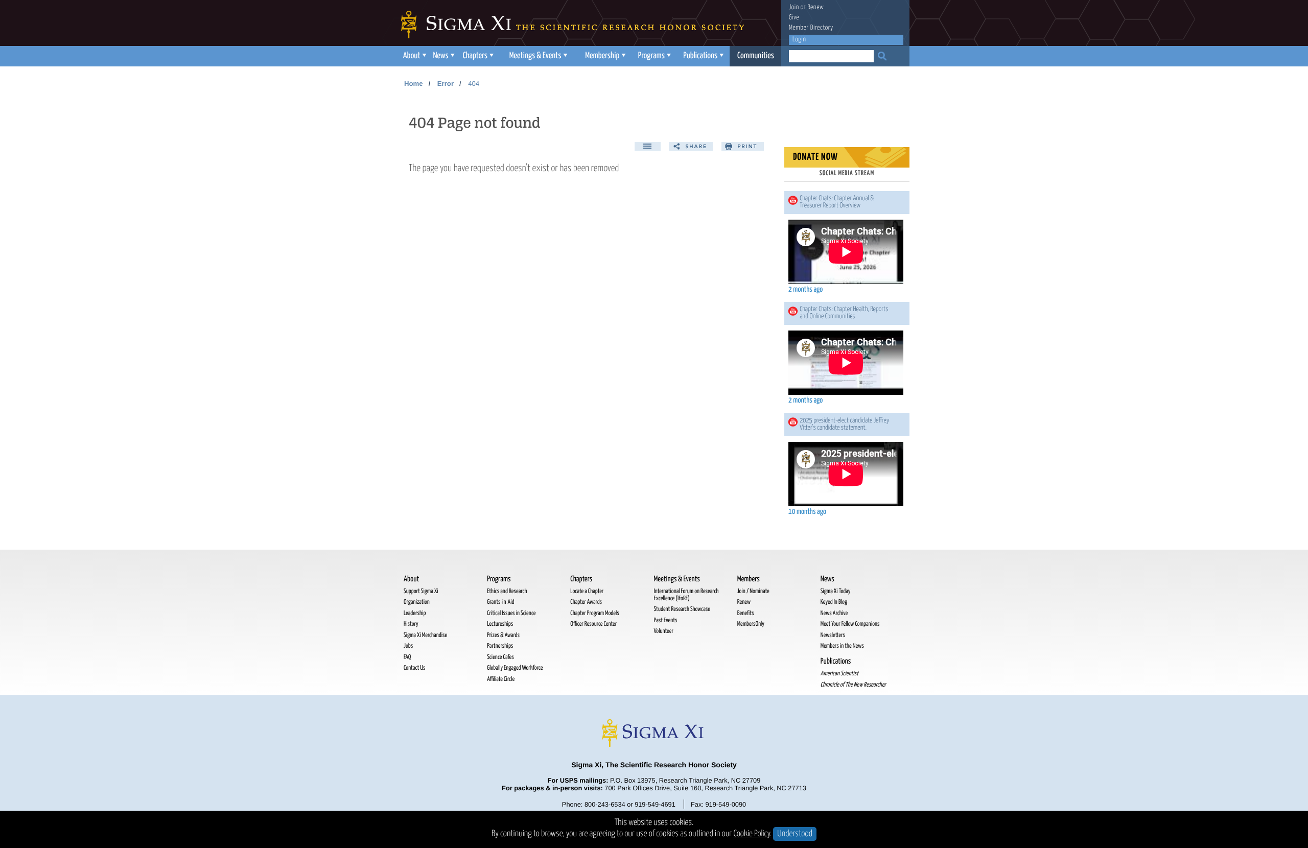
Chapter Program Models (594, 613)
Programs (651, 56)
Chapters (475, 56)
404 (473, 83)
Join (794, 7)
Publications (700, 56)
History (411, 624)
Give (794, 17)
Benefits (745, 613)
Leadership (415, 613)
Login (799, 39)
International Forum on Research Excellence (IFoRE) (685, 595)
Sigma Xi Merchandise (425, 635)
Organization (417, 602)
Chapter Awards (586, 602)
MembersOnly (750, 624)
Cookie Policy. (753, 834)
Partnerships (500, 646)
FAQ (407, 657)
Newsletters (833, 635)
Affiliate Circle (501, 679)
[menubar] (590, 56)
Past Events (665, 620)
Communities (755, 56)
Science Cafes (500, 657)
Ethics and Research (507, 591)
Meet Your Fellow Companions (850, 624)
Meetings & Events (535, 56)
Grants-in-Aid (500, 602)
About (412, 56)
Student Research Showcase (681, 609)
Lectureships (500, 624)
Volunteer (663, 631)
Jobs (408, 646)
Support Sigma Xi (421, 591)
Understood (794, 834)
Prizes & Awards (503, 635)
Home (413, 83)
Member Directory (811, 28)
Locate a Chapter (586, 591)
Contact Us (414, 668)
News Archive (834, 613)
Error (445, 83)
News (440, 56)
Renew (815, 7)
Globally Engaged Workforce (515, 668)
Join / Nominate (753, 591)
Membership (602, 56)
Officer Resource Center (593, 624)
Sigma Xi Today (836, 591)
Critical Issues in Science (511, 613)
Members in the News (842, 646)
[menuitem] (414, 56)
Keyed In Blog (834, 602)
